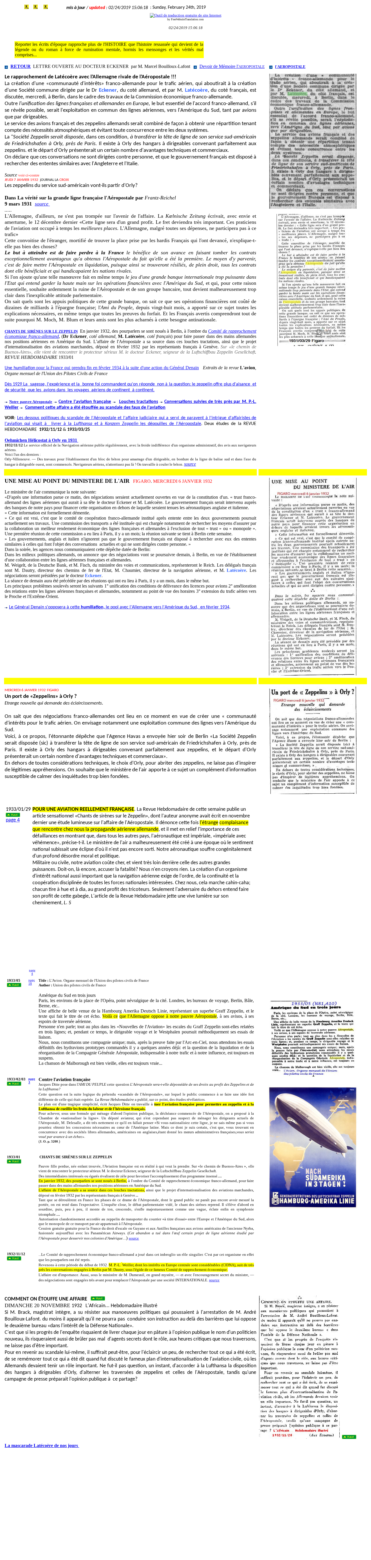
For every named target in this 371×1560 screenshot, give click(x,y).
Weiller (12, 407)
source (42, 204)
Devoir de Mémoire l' (232, 66)
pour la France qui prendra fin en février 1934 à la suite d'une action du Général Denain (102, 367)
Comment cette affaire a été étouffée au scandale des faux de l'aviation (95, 407)
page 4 (13, 820)
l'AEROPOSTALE (290, 66)
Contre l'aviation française (85, 401)
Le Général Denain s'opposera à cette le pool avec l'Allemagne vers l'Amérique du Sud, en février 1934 (119, 607)
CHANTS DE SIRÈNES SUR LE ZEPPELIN (41, 331)
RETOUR (20, 66)
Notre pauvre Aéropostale (30, 401)
